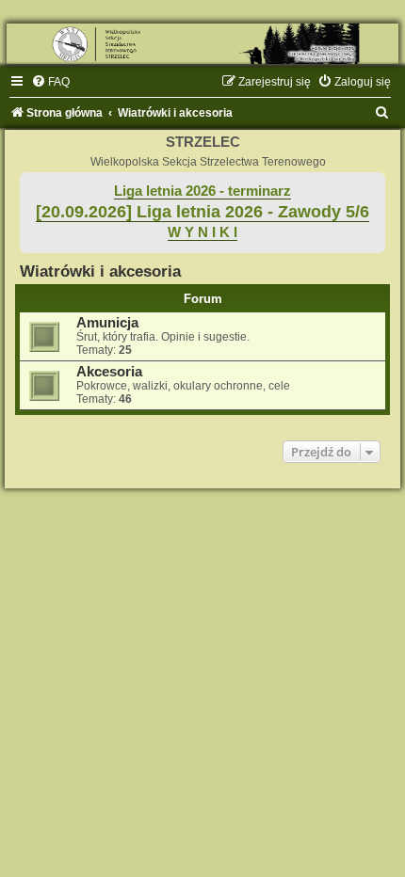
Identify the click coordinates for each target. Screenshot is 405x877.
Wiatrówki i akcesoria (100, 271)
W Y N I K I (202, 232)
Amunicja (107, 322)
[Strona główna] (202, 44)
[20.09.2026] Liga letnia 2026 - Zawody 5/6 (202, 211)
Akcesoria (109, 371)
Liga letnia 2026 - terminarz (202, 191)
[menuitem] (50, 81)
